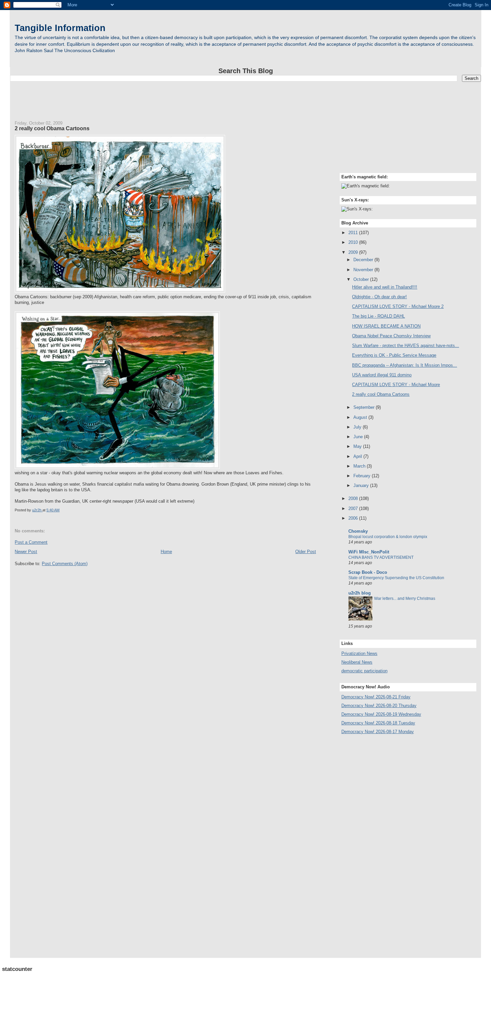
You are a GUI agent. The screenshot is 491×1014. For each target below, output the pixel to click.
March (360, 466)
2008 (353, 498)
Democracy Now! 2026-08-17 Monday (377, 731)
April (358, 456)
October (361, 279)
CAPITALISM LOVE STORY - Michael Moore (396, 384)
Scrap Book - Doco (367, 572)
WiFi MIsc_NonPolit (368, 551)
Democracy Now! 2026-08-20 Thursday (379, 705)
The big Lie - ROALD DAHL (378, 316)
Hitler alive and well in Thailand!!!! (384, 287)
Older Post (305, 551)
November (363, 269)
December (363, 259)
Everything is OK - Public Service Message (394, 355)
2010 (353, 242)
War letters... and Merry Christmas (404, 598)
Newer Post (26, 551)
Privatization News (359, 653)
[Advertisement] (245, 98)
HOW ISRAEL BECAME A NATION (386, 326)
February (362, 475)
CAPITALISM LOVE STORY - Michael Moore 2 (398, 306)
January (361, 485)
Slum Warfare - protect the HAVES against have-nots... (405, 345)
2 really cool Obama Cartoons (381, 394)
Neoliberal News (356, 662)
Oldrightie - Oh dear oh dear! (379, 296)
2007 (353, 508)
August (360, 417)
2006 (353, 518)
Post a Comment (31, 542)
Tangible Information (60, 28)
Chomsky (358, 531)
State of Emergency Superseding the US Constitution (396, 577)
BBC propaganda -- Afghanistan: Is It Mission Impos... (404, 365)
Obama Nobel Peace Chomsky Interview (391, 335)
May (358, 446)
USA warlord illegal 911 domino (382, 374)
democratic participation (364, 670)
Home (166, 551)
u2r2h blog (359, 593)
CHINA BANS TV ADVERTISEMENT (381, 557)
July (358, 427)
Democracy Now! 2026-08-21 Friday (376, 696)
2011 (353, 232)
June (358, 436)
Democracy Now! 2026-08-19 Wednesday (381, 714)
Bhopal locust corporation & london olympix (387, 536)
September (364, 407)
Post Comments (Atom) (65, 563)
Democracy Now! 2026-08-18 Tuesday (378, 722)
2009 (353, 252)
